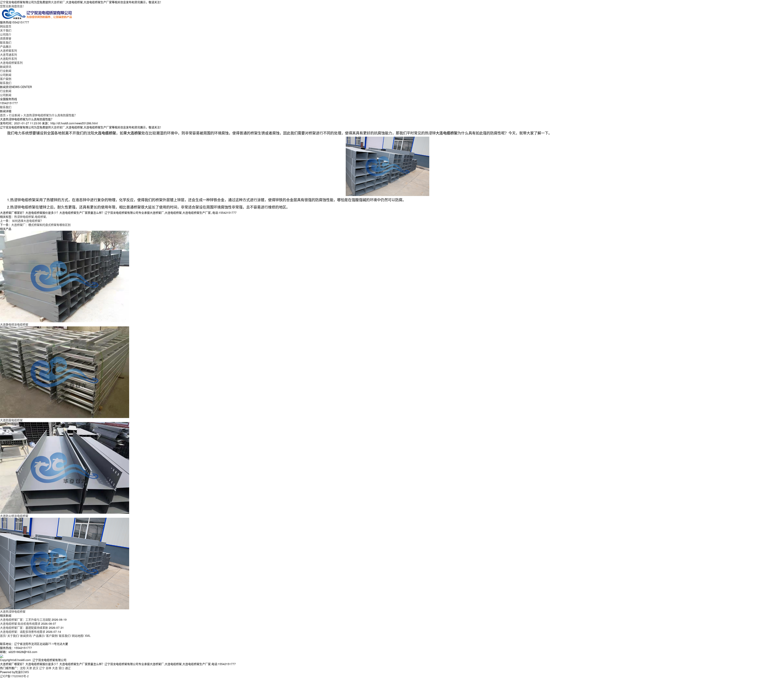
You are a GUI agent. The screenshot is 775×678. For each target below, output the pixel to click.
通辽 (68, 668)
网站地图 (77, 636)
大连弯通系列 (8, 54)
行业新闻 (5, 71)
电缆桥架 (40, 217)
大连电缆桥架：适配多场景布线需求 (22, 632)
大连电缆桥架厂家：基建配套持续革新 (24, 628)
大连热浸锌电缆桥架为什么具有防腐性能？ (50, 115)
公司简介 (5, 34)
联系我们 (5, 42)
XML (88, 636)
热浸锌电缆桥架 (24, 217)
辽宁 (42, 668)
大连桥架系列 (8, 50)
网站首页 (5, 26)
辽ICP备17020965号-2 (14, 676)
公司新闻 (5, 75)
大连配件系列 (8, 59)
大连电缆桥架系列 (11, 63)
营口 (61, 668)
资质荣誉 (5, 38)
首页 (3, 115)
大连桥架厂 (58, 2)
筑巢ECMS (22, 672)
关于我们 (5, 30)
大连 (55, 668)
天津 (29, 668)
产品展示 (5, 46)
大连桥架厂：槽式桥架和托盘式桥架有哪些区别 (41, 225)
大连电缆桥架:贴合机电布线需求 (20, 623)
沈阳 (22, 668)
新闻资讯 (5, 67)
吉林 (48, 668)
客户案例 (5, 79)
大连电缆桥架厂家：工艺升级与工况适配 (25, 619)
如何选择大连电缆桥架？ (27, 221)
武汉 (35, 668)
